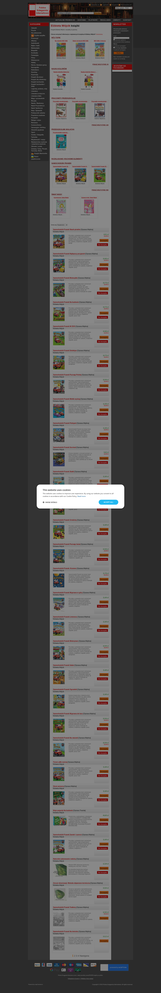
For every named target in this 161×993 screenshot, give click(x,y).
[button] (50, 502)
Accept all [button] (108, 502)
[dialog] (80, 496)
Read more (81, 496)
